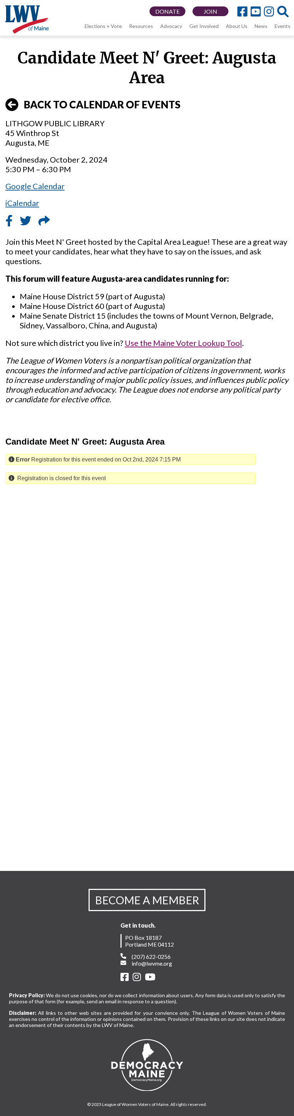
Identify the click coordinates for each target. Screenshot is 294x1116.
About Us (236, 26)
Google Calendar (35, 186)
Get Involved (204, 26)
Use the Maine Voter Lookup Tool (183, 343)
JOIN (210, 11)
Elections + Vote (103, 26)
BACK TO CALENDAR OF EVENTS (102, 104)
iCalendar (22, 203)
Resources (141, 26)
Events (282, 26)
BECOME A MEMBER (147, 900)
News (261, 26)
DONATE (167, 11)
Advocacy (171, 26)
